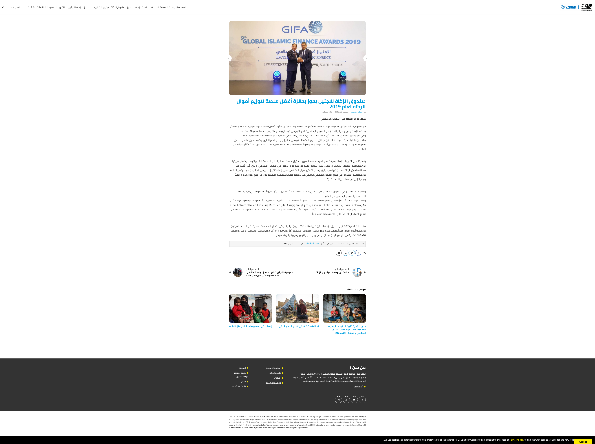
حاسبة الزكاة (141, 7)
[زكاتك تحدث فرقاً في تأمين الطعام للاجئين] (297, 308)
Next (228, 58)
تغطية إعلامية (356, 112)
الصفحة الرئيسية (177, 7)
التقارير (61, 7)
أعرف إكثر (359, 387)
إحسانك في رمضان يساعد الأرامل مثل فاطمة (250, 326)
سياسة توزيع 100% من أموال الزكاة (332, 272)
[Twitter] (354, 399)
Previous (366, 58)
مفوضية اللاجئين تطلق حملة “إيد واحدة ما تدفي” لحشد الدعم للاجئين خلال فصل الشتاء (269, 274)
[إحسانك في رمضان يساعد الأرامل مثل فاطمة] (250, 308)
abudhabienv (313, 243)
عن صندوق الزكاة (273, 383)
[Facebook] (362, 399)
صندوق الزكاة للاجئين (79, 7)
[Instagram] (338, 399)
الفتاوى (277, 378)
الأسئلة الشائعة (36, 7)
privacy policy (517, 440)
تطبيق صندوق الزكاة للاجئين (117, 7)
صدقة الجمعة (158, 7)
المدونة (51, 7)
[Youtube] (346, 399)
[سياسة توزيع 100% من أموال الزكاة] (357, 272)
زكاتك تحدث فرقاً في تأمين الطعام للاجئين (299, 326)
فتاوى (97, 7)
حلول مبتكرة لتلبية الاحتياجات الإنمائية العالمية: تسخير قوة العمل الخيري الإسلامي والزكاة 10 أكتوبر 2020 (347, 329)
